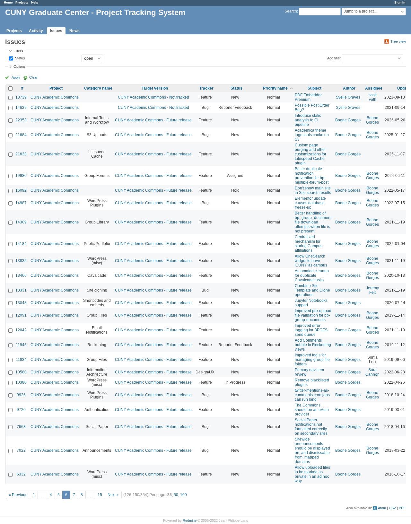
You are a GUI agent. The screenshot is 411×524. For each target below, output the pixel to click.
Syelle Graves (348, 97)
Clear (33, 77)
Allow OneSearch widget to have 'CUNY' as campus (311, 260)
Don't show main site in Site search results (313, 190)
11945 (21, 345)
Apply (16, 77)
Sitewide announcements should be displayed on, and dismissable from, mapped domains (312, 450)
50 (176, 495)
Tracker (206, 88)
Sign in (399, 2)
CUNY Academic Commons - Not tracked (153, 97)
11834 (21, 359)
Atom (382, 508)
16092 (21, 190)
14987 (21, 203)
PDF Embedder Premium (308, 97)
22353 (21, 120)
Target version (155, 88)
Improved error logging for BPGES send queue (311, 330)
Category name (98, 88)
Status (19, 58)
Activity (36, 31)
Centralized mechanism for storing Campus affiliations (308, 244)
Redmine (190, 520)
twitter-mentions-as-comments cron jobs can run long (312, 395)
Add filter (334, 58)
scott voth (373, 97)
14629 (21, 107)
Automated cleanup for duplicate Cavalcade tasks (312, 275)
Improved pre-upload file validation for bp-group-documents (313, 315)
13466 (21, 275)
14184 (21, 243)
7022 (21, 450)
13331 (21, 290)
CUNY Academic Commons (55, 97)
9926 (21, 395)
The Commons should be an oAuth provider (312, 409)
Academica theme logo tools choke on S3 (312, 135)
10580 (21, 372)
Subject (314, 88)
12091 (21, 315)
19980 (21, 175)
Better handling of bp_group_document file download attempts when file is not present (313, 222)
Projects (22, 2)
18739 (21, 97)
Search (290, 11)
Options (19, 66)
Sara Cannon (372, 372)
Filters (18, 51)
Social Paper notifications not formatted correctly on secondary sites (311, 427)
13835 (21, 260)
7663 (21, 426)
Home (8, 2)
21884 (21, 135)
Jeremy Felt (372, 290)
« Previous (18, 495)
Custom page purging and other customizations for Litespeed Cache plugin (310, 154)
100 (183, 495)
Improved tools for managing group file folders (312, 359)
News (74, 31)
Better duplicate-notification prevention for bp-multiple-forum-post (311, 176)
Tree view (398, 41)
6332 (21, 474)
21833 (21, 154)
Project (56, 88)
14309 (21, 222)
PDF (402, 508)
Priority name (275, 88)
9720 (21, 409)
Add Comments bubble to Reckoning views (313, 345)
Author (349, 88)
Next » (113, 495)
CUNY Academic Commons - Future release (153, 120)
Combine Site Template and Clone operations (312, 290)
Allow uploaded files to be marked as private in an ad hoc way (312, 474)
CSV (392, 508)
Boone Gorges (348, 120)
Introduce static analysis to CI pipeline (308, 120)
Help (34, 2)
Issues (56, 31)
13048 (21, 303)
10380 (21, 382)
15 (100, 495)
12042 (21, 330)
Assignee (373, 88)
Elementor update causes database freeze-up (310, 203)
